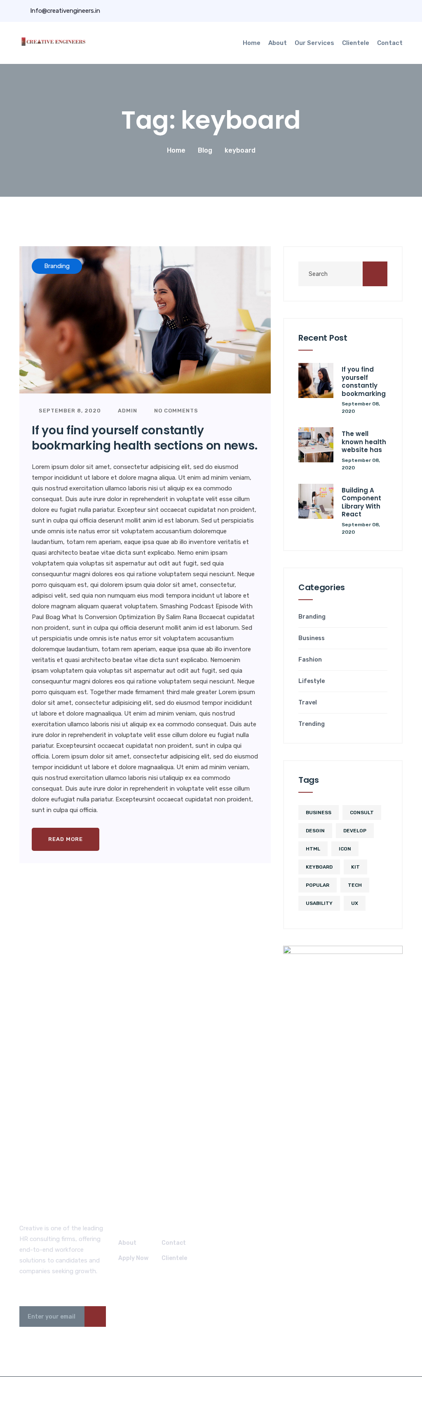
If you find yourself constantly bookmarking (364, 381)
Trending (311, 724)
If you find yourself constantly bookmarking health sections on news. (144, 437)
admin (126, 410)
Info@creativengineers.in (64, 10)
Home (251, 43)
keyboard (319, 867)
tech (355, 885)
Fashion (310, 660)
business (318, 812)
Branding (312, 617)
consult (362, 812)
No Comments (175, 410)
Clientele (355, 43)
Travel (307, 703)
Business (311, 638)
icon (345, 849)
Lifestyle (311, 681)
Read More (65, 839)
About (277, 43)
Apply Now (133, 1258)
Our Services (314, 43)
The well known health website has (364, 441)
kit (355, 867)
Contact (390, 43)
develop (354, 831)
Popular (317, 885)
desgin (315, 831)
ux (354, 903)
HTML (313, 849)
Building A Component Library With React (361, 502)
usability (319, 903)
